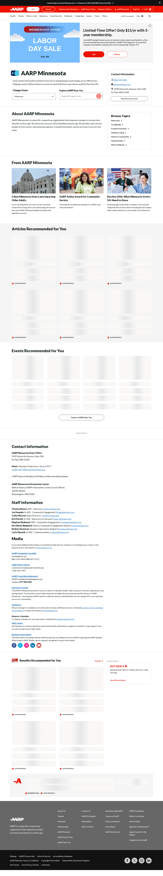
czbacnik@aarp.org (60, 532)
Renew (117, 54)
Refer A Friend (87, 827)
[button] (149, 16)
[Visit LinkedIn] (149, 860)
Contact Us (86, 811)
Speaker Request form (65, 619)
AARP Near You (64, 842)
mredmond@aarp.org (71, 522)
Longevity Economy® (138, 840)
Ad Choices (14, 865)
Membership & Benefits (68, 9)
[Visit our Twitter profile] (20, 645)
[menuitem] (13, 17)
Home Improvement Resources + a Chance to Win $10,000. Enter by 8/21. (79, 3)
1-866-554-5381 (19, 469)
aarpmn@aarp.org (122, 84)
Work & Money (118, 145)
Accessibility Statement (62, 856)
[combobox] (81, 96)
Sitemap (13, 856)
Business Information (21, 634)
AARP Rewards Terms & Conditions (24, 860)
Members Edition (105, 9)
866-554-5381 (120, 80)
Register (136, 9)
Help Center (17, 623)
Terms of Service (44, 856)
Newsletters (87, 821)
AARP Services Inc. (113, 832)
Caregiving (116, 124)
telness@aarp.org (52, 509)
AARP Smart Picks (88, 9)
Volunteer (62, 821)
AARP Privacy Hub (27, 856)
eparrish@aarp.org (62, 519)
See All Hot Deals (117, 680)
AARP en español (127, 16)
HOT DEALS (117, 666)
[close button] (150, 26)
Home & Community (120, 137)
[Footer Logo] (26, 819)
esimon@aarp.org (80, 525)
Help (138, 16)
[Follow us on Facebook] (14, 645)
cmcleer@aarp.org (50, 515)
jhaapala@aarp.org (65, 512)
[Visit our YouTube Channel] (39, 645)
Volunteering (117, 141)
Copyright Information (50, 860)
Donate (61, 816)
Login (146, 9)
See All (98, 661)
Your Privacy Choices (30, 865)
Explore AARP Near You (71, 90)
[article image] (34, 193)
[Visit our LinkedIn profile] (32, 645)
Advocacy (115, 120)
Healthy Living (117, 132)
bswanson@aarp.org (67, 529)
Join (94, 54)
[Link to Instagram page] (26, 645)
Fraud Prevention (119, 128)
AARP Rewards (123, 9)
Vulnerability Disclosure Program (75, 860)
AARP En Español (89, 816)
